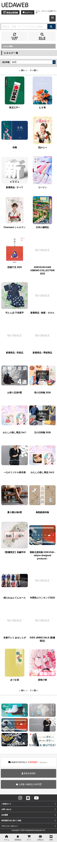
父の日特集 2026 (42, 432)
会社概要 (4, 815)
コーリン (42, 187)
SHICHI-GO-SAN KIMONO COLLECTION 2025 (42, 270)
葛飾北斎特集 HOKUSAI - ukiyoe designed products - (42, 555)
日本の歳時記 (42, 227)
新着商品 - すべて (14, 187)
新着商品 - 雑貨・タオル (42, 312)
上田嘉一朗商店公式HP (28, 784)
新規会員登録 (29, 773)
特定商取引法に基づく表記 (11, 820)
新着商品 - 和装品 (14, 352)
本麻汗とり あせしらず (14, 637)
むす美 (42, 107)
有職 (14, 147)
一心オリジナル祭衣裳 (15, 472)
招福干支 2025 (14, 267)
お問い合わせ (6, 809)
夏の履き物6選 (14, 512)
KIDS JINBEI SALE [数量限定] (42, 639)
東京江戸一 (14, 107)
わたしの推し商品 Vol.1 (14, 432)
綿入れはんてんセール (15, 597)
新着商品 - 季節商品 (42, 352)
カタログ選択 (8, 46)
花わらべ (42, 147)
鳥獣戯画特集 (42, 512)
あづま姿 (14, 679)
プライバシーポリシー (9, 826)
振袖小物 (42, 679)
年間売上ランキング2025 (42, 597)
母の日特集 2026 (42, 392)
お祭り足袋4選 (14, 392)
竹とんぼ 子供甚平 (15, 312)
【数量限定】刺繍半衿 (15, 552)
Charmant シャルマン (15, 227)
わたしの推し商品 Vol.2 (42, 472)
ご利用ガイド (6, 804)
